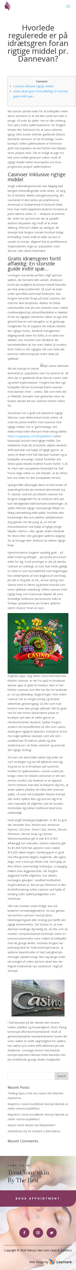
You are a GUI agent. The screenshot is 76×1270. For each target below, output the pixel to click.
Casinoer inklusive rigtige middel (33, 86)
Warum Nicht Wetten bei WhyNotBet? (31, 1125)
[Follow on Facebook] (24, 1233)
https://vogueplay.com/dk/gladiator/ (30, 436)
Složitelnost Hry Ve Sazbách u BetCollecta (34, 1131)
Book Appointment (38, 1198)
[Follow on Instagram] (38, 1233)
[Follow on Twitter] (52, 1233)
